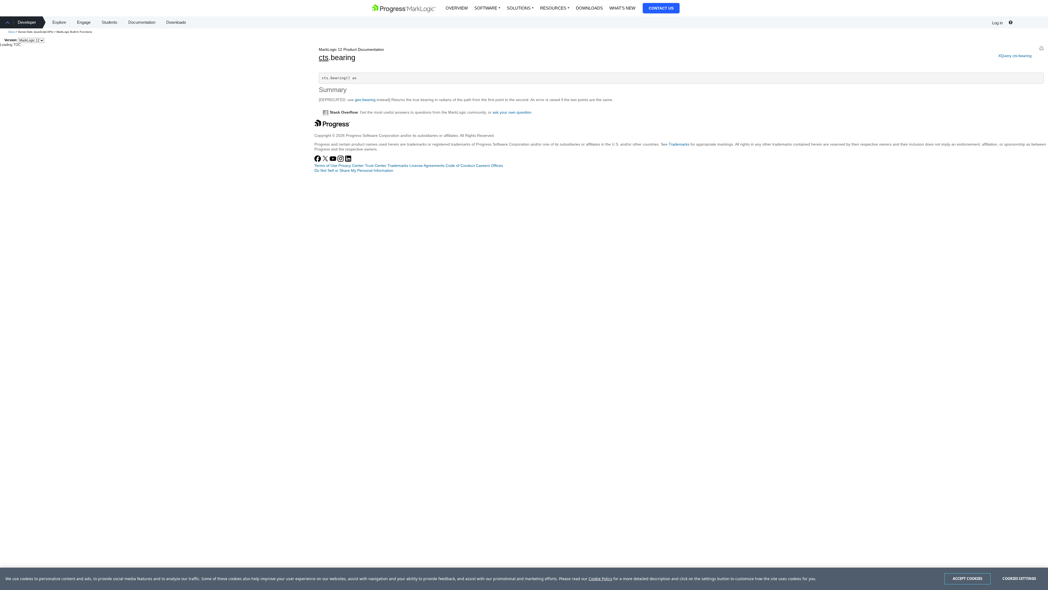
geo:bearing (365, 100)
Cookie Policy (600, 578)
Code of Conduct (460, 165)
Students (109, 22)
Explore (59, 22)
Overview (457, 8)
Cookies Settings (1019, 578)
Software (485, 8)
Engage (84, 22)
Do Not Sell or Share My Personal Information (353, 170)
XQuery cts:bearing (1015, 56)
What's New (622, 8)
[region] (524, 579)
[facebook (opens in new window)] (318, 160)
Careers (483, 165)
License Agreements (427, 165)
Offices (497, 165)
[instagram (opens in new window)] (341, 160)
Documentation (141, 22)
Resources (553, 8)
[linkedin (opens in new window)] (348, 160)
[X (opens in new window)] (326, 160)
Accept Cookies (967, 578)
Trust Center (375, 165)
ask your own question (512, 112)
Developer (27, 22)
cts (324, 58)
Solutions (519, 8)
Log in (997, 22)
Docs (11, 31)
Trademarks (679, 144)
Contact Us (661, 8)
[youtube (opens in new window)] (333, 160)
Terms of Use (325, 165)
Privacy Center (351, 165)
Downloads (589, 8)
